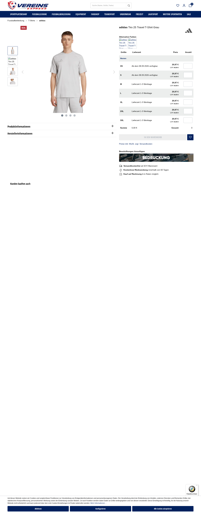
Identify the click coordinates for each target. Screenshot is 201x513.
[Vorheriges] (23, 72)
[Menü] (196, 486)
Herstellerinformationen (20, 133)
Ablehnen (38, 508)
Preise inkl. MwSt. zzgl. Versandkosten (135, 144)
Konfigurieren (100, 508)
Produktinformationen (19, 126)
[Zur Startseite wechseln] (28, 5)
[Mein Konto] (184, 5)
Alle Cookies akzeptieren (163, 508)
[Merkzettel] (178, 5)
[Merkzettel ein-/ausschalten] (190, 136)
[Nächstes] (114, 72)
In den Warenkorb (153, 137)
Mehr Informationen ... (98, 503)
